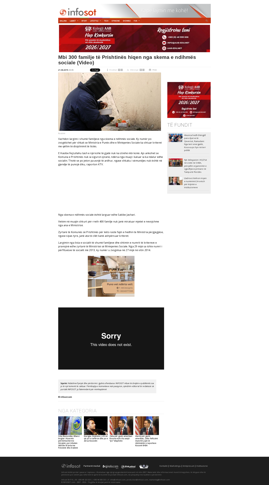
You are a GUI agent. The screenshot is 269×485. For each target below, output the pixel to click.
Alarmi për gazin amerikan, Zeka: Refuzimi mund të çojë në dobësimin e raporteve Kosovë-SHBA (146, 441)
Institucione (202, 465)
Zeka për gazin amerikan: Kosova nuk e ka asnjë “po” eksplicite (121, 438)
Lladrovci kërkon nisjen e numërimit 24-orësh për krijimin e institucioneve (195, 183)
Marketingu (175, 465)
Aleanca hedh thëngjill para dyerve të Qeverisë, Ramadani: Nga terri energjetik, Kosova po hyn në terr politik (195, 143)
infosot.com (77, 12)
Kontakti (164, 465)
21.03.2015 (63, 70)
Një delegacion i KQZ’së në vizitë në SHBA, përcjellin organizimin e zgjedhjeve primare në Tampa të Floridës (195, 165)
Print (153, 70)
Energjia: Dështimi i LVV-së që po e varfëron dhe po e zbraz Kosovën (96, 438)
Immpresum (188, 465)
